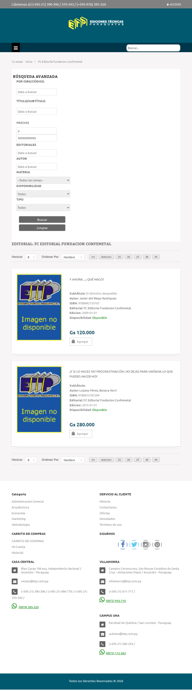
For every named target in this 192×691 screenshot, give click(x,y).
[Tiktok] (157, 544)
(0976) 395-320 (28, 607)
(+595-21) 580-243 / (122, 644)
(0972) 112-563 (116, 653)
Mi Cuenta (18, 547)
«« (93, 257)
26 (128, 257)
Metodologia (21, 524)
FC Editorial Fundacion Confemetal (107, 308)
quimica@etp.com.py (123, 634)
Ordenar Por (50, 257)
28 (146, 257)
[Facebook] (122, 544)
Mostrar (17, 257)
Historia (105, 501)
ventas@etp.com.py (34, 581)
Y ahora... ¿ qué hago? (87, 279)
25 (119, 257)
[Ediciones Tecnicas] (96, 23)
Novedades (107, 519)
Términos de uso (111, 524)
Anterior (106, 257)
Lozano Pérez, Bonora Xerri (98, 390)
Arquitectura (20, 507)
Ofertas (105, 513)
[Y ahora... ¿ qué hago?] (39, 307)
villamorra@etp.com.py (125, 581)
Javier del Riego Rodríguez (97, 298)
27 (137, 257)
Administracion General (28, 501)
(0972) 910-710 (116, 601)
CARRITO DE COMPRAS (28, 541)
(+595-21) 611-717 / (122, 591)
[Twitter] (134, 544)
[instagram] (145, 544)
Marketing (19, 519)
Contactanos (108, 507)
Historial (17, 552)
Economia (18, 513)
